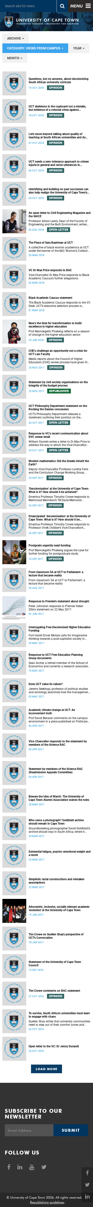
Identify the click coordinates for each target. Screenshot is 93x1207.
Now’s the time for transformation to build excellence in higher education (55, 325)
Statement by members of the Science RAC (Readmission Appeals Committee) (56, 770)
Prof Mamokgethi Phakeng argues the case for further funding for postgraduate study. (58, 552)
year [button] (77, 48)
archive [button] (14, 38)
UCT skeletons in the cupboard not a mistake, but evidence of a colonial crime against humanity (57, 108)
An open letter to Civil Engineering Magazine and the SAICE (60, 214)
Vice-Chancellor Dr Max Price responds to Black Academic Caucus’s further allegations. (59, 276)
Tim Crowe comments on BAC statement (54, 990)
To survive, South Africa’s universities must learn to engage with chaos (59, 1015)
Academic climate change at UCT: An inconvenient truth (52, 711)
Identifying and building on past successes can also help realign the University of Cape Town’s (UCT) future (58, 190)
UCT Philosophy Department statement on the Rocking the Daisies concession (58, 407)
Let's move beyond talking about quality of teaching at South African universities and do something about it (57, 135)
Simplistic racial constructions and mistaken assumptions (56, 881)
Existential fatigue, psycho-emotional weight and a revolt (60, 853)
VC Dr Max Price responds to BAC (50, 270)
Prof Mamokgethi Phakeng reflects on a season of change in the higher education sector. (59, 333)
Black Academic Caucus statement (50, 297)
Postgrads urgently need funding (50, 545)
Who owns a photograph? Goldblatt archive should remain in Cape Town (56, 822)
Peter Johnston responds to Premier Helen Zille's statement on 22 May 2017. (56, 607)
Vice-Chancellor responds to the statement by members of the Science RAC (58, 743)
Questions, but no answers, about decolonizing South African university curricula (58, 80)
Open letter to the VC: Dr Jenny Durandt (54, 1046)
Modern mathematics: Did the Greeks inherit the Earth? (59, 462)
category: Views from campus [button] (34, 48)
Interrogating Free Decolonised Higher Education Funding (60, 629)
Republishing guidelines (47, 1202)
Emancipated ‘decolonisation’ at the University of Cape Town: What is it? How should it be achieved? (59, 518)
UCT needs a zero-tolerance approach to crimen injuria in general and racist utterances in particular (59, 163)
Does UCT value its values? (46, 684)
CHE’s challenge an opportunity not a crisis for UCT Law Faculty (58, 352)
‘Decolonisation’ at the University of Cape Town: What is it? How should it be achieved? (59, 490)
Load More (46, 1069)
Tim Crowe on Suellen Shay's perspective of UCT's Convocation (56, 936)
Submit (71, 1130)
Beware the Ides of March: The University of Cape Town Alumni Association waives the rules (59, 798)
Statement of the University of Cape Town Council (55, 963)
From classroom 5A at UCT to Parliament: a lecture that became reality (56, 573)
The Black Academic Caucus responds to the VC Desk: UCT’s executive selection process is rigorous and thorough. (59, 304)
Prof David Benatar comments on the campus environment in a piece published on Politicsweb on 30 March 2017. (60, 719)
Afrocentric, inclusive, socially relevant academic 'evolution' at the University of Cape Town (59, 908)
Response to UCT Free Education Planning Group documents (56, 656)
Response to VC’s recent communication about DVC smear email (58, 435)
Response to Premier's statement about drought (59, 601)
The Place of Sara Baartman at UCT (51, 242)
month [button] (13, 58)
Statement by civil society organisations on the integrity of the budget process (58, 384)
